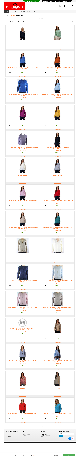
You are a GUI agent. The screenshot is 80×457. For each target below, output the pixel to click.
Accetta (69, 455)
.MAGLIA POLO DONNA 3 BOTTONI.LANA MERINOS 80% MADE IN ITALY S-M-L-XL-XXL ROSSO (57, 201)
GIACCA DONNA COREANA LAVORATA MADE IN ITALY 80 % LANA (57, 413)
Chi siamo (43, 436)
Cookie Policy (34, 455)
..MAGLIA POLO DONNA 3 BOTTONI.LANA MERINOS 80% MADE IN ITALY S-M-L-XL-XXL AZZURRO (22, 68)
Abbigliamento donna (26, 11)
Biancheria (34, 11)
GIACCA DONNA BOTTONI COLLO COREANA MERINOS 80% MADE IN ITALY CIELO (57, 281)
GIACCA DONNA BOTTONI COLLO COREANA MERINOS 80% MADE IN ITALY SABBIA (57, 308)
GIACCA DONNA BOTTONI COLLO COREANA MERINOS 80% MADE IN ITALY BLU (22, 281)
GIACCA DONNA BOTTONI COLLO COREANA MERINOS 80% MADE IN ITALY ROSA (22, 308)
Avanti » (42, 18)
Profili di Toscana (23, 44)
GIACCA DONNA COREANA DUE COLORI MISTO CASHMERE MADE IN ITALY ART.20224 (57, 361)
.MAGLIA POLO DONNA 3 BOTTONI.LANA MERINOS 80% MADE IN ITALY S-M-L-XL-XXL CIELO (57, 95)
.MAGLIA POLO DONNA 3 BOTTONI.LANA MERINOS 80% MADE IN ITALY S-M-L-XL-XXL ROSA (22, 201)
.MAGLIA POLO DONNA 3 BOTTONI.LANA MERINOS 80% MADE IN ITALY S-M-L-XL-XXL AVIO (22, 95)
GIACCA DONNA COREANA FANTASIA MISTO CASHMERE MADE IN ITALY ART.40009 (57, 388)
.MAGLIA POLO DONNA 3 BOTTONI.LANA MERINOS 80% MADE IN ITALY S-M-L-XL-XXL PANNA (22, 175)
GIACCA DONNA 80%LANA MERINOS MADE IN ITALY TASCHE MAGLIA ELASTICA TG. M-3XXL (57, 254)
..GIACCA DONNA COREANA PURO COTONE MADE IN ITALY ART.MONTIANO (57, 41)
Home (6, 11)
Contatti (43, 432)
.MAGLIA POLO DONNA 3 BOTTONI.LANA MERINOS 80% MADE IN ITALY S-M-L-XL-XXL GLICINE (22, 148)
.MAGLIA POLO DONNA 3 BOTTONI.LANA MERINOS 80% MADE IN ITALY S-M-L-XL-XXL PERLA (57, 175)
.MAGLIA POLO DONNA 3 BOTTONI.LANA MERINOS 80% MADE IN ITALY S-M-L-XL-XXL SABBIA (22, 228)
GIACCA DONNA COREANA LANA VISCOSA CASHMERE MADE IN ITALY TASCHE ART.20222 (22, 414)
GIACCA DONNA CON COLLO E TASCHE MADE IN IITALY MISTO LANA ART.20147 (22, 361)
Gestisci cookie (26, 435)
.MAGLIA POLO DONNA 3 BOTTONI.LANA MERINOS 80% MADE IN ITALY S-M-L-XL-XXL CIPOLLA (22, 121)
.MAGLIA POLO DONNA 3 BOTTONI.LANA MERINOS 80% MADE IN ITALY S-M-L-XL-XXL (57, 68)
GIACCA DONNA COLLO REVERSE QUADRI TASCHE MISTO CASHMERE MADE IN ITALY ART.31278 (57, 334)
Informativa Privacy (27, 434)
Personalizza (55, 455)
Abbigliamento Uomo (14, 11)
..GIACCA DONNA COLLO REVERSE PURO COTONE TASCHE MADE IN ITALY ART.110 (22, 41)
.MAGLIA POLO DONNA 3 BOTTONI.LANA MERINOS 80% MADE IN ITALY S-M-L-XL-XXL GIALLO (57, 121)
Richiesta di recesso (27, 437)
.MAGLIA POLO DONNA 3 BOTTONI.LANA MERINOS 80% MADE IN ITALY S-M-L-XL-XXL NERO (57, 148)
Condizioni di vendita (27, 432)
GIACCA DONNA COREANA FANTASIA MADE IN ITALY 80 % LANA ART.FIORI (22, 388)
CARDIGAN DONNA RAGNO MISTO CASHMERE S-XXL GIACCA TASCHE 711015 (22, 254)
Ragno (21, 257)
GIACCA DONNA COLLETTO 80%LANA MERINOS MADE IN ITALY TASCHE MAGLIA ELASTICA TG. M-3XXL (23, 329)
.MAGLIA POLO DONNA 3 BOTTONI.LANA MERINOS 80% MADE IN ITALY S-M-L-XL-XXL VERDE (57, 228)
